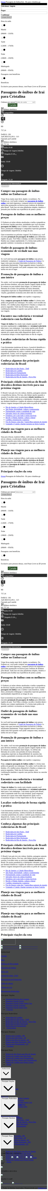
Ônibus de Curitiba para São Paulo (18, 1056)
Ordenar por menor (8, 102)
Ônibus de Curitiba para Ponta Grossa (19, 1062)
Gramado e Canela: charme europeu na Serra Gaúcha (25, 424)
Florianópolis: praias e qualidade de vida (20, 411)
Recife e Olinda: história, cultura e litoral (20, 418)
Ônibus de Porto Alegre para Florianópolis (21, 1060)
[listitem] (10, 946)
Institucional (6, 1069)
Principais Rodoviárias (9, 1098)
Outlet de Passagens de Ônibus (30, 261)
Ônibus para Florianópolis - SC (17, 1044)
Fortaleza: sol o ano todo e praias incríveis (21, 416)
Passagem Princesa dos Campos (17, 999)
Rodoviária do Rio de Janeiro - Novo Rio (21, 377)
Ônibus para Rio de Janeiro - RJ (17, 1040)
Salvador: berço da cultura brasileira (19, 413)
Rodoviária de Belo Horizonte (17, 375)
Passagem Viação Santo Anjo (16, 1008)
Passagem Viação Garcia (15, 1001)
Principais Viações (8, 1081)
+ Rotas (8, 1064)
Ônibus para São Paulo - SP (16, 1038)
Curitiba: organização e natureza (17, 420)
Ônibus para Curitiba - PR (15, 1036)
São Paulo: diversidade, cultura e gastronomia (22, 409)
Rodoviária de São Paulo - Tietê (17, 369)
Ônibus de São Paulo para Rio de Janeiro (21, 1054)
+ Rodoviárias (11, 1028)
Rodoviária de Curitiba (14, 371)
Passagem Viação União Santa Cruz (19, 1003)
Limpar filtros (6, 17)
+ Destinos (10, 1046)
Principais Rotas (7, 1136)
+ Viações (9, 1010)
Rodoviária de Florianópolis (16, 373)
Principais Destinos (8, 1118)
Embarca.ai (42, 1188)
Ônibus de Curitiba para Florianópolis (19, 1058)
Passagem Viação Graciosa (15, 1005)
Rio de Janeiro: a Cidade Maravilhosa (19, 407)
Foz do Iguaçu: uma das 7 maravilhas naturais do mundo (26, 422)
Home (3, 2)
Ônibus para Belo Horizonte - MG (18, 1042)
